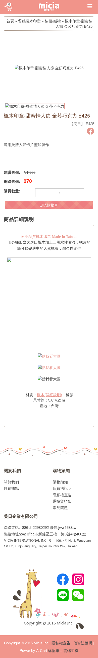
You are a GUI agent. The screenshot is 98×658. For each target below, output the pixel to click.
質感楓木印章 (29, 20)
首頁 (10, 20)
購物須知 (61, 470)
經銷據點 (11, 488)
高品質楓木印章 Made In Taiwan (49, 237)
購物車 (53, 650)
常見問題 (60, 507)
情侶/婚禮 (53, 20)
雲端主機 (70, 650)
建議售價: (12, 172)
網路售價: (12, 181)
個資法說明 (62, 488)
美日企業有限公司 (21, 516)
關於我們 (12, 470)
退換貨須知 (62, 501)
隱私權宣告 (62, 494)
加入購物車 (49, 204)
